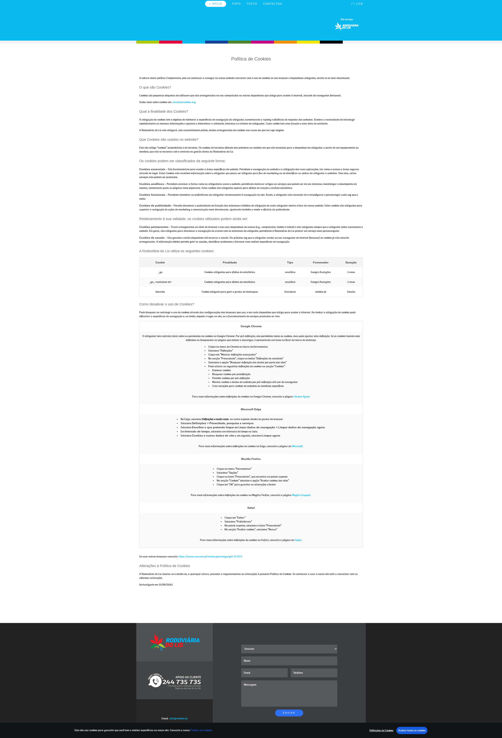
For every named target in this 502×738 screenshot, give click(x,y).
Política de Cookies (201, 730)
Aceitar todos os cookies (412, 730)
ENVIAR (289, 713)
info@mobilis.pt (178, 718)
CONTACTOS (272, 3)
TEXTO (252, 3)
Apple (298, 540)
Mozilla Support (301, 495)
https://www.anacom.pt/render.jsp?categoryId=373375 (210, 556)
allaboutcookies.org (184, 102)
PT (353, 3)
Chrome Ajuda (302, 396)
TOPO (236, 3)
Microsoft (297, 446)
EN (360, 3)
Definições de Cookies (381, 730)
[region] (251, 730)
